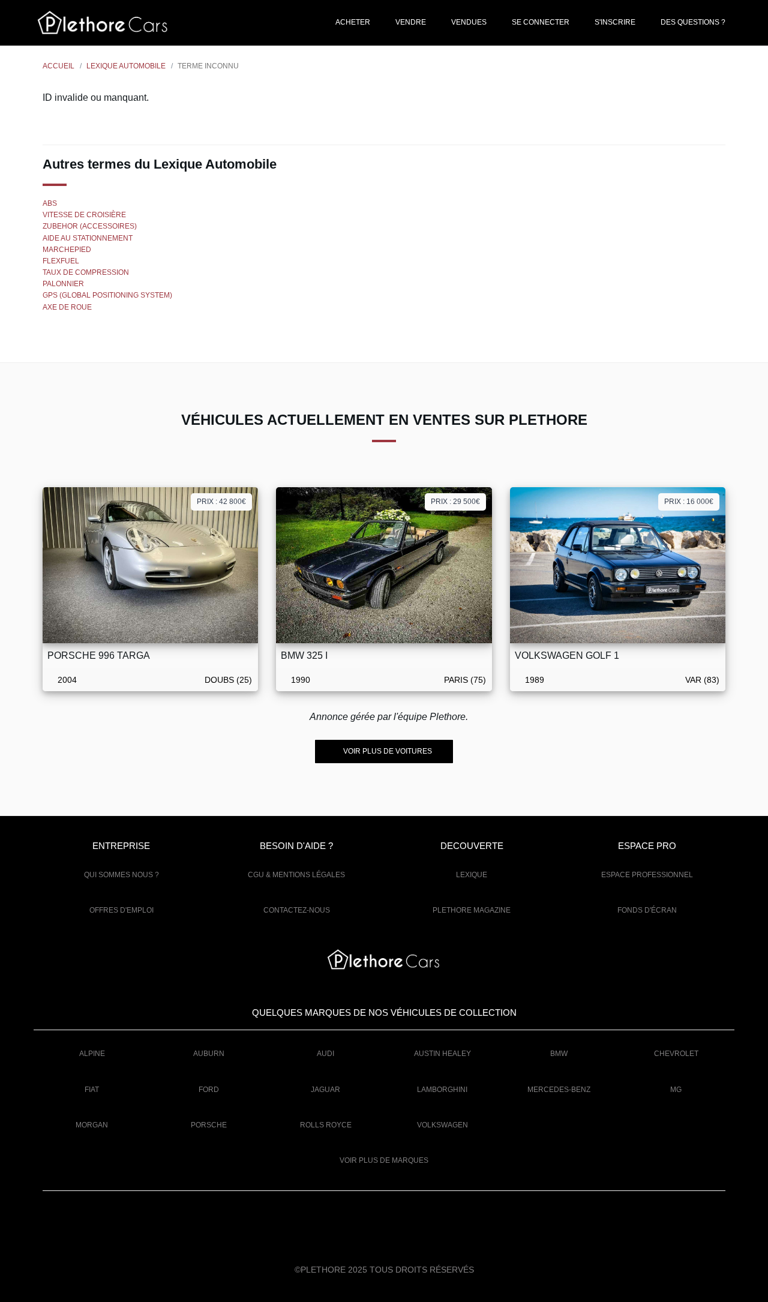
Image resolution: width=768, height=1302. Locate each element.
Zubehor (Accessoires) (90, 226)
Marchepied (67, 249)
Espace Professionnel (647, 875)
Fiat (92, 1089)
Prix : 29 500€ (455, 501)
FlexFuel (61, 261)
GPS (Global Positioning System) (107, 295)
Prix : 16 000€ (688, 501)
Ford (209, 1089)
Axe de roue (67, 307)
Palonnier (63, 284)
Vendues (468, 22)
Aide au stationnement (88, 238)
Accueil (58, 66)
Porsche (209, 1125)
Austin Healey (442, 1053)
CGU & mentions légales (296, 875)
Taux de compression (86, 272)
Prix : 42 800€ (221, 501)
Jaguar (325, 1089)
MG (676, 1089)
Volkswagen (442, 1125)
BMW (559, 1053)
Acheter (352, 22)
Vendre (410, 22)
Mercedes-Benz (558, 1089)
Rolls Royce (326, 1125)
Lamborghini (442, 1089)
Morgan (92, 1125)
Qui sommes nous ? (121, 875)
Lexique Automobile (126, 66)
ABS (50, 203)
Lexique (471, 875)
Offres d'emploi (121, 910)
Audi (325, 1053)
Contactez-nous (296, 910)
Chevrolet (676, 1053)
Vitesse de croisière (84, 215)
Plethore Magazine (472, 910)
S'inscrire (614, 22)
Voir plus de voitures (386, 751)
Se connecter (539, 22)
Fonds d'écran (647, 910)
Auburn (208, 1053)
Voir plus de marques (384, 1160)
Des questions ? (692, 22)
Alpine (92, 1053)
